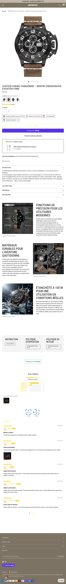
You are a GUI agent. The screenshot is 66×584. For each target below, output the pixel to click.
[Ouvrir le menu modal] (3, 5)
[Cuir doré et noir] (18, 100)
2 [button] (32, 513)
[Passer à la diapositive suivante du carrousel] (62, 527)
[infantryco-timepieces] (33, 5)
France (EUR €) (13, 572)
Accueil (4, 11)
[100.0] (28, 412)
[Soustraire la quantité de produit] (3, 111)
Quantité (4, 107)
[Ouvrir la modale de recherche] (59, 5)
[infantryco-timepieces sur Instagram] (6, 562)
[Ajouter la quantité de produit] (8, 111)
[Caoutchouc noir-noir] (13, 100)
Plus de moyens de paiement (33, 136)
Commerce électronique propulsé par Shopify (12, 576)
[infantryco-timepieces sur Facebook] (3, 562)
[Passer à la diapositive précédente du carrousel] (58, 527)
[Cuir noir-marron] (9, 100)
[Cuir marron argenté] (4, 100)
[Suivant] (52, 1)
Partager (7, 161)
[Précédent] (14, 1)
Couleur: (9, 96)
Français (4, 572)
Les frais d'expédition (8, 156)
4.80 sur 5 (37, 377)
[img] (7, 426)
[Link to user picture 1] (7, 456)
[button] (6, 104)
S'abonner (61, 556)
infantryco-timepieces (16, 574)
